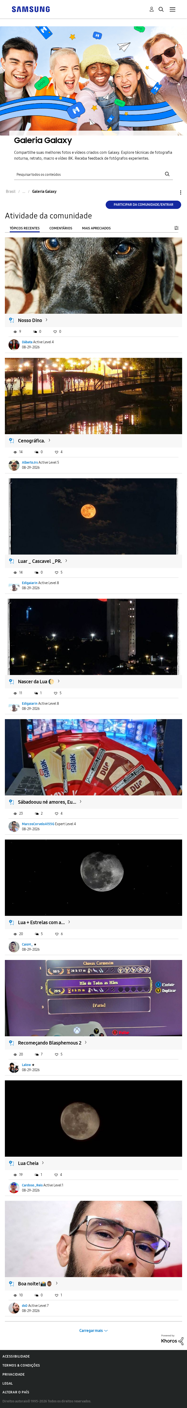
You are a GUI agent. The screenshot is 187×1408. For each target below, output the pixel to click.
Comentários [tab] (60, 228)
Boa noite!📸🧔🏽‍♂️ (35, 1284)
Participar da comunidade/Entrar (143, 205)
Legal (7, 1383)
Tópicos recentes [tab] (25, 228)
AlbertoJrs (30, 462)
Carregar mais (91, 1330)
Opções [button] (172, 192)
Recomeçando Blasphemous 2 (49, 1043)
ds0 (25, 1306)
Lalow (26, 1065)
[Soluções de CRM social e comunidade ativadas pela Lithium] (172, 1339)
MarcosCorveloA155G (38, 824)
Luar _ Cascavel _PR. (40, 561)
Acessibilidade (16, 1356)
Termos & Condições (21, 1365)
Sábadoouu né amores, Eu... (47, 802)
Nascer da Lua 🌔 (36, 681)
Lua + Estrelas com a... (41, 922)
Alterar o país (15, 1392)
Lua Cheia (28, 1163)
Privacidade (13, 1374)
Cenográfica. (31, 441)
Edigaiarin (29, 583)
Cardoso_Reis (32, 1185)
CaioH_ (27, 944)
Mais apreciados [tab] (96, 228)
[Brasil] (31, 9)
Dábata (27, 342)
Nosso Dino (30, 320)
